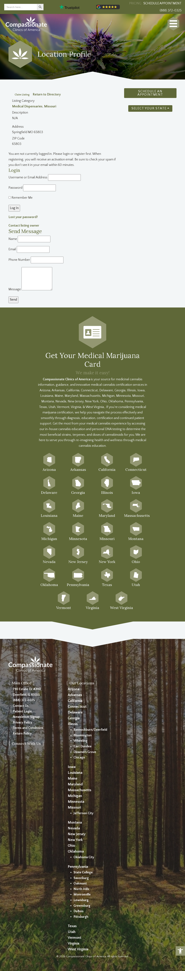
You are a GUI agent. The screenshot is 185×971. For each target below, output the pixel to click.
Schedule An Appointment (150, 93)
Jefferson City (83, 813)
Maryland (75, 784)
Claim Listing (22, 94)
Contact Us (21, 706)
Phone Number (19, 260)
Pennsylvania (78, 867)
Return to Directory (47, 94)
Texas (72, 926)
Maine (72, 778)
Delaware (75, 712)
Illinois (73, 724)
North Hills (81, 889)
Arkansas (75, 695)
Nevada (74, 828)
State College (83, 872)
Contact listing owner (23, 225)
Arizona (73, 689)
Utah (72, 932)
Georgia (74, 718)
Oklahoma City (84, 857)
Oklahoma (76, 851)
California (75, 701)
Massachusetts (79, 790)
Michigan (75, 796)
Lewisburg (81, 900)
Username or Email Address (27, 177)
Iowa (72, 767)
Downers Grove (85, 752)
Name (12, 239)
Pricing (135, 3)
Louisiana (75, 773)
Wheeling (80, 741)
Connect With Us (26, 743)
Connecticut (77, 707)
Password (15, 188)
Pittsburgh (81, 917)
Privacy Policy (22, 722)
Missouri (50, 106)
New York (75, 840)
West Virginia (78, 949)
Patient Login (22, 711)
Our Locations (81, 683)
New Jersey (76, 834)
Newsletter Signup (26, 717)
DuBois (78, 911)
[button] (180, 951)
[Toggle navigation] (173, 23)
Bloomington (83, 735)
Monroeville (82, 894)
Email (12, 249)
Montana (75, 822)
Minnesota (76, 802)
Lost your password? (23, 217)
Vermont (74, 938)
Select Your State (149, 108)
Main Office (21, 683)
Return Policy (22, 733)
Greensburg (82, 906)
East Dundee (83, 746)
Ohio (71, 846)
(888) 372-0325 (24, 700)
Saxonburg (81, 878)
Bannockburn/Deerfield (90, 730)
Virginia (73, 943)
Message (14, 289)
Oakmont (80, 883)
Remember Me (22, 198)
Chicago (79, 757)
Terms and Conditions (28, 728)
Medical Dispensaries (27, 106)
